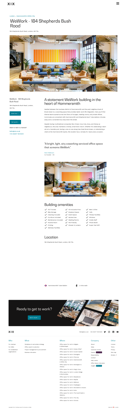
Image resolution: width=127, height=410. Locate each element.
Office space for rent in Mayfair (69, 379)
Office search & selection (32, 347)
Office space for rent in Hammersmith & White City (71, 361)
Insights (93, 365)
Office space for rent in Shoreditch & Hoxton (73, 387)
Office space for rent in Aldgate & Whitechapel (69, 345)
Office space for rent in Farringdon (70, 354)
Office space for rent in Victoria (69, 400)
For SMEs (11, 347)
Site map (113, 352)
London (12, 16)
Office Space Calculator (98, 363)
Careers (93, 352)
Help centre (94, 360)
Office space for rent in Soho (68, 390)
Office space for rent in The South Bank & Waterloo (72, 394)
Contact (93, 357)
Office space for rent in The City (69, 397)
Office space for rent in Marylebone (70, 377)
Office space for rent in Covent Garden (71, 351)
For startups (12, 344)
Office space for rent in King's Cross (70, 369)
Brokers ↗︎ (114, 355)
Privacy (113, 349)
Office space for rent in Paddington (70, 385)
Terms (112, 347)
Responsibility (95, 355)
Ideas (92, 347)
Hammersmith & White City (26, 16)
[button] (13, 63)
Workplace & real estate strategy (34, 344)
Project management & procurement (35, 349)
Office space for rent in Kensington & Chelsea (70, 365)
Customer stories (96, 349)
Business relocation (30, 352)
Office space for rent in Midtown (69, 382)
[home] (12, 4)
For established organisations (13, 350)
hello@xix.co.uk (15, 131)
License (113, 344)
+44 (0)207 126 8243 (17, 134)
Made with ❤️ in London (113, 407)
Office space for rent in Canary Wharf (71, 349)
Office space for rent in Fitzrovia (69, 357)
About (93, 344)
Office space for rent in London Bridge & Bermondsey (71, 373)
